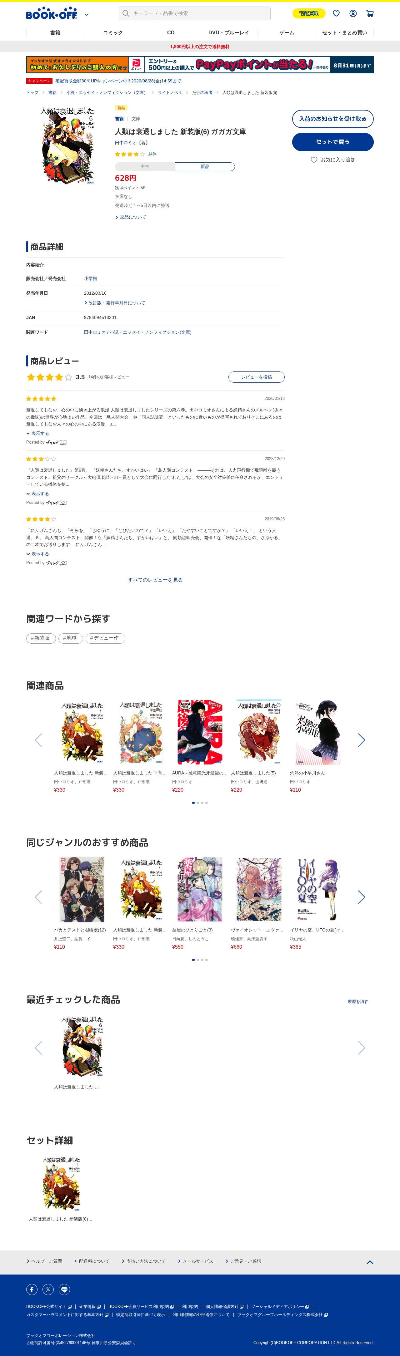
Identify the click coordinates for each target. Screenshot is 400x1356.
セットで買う (333, 142)
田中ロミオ (126, 142)
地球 (72, 638)
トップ (32, 92)
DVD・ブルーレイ (228, 32)
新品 (205, 166)
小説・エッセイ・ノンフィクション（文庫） (107, 92)
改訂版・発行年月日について (116, 303)
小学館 (90, 278)
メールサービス (198, 1261)
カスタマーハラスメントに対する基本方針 (64, 1314)
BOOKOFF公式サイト (46, 1306)
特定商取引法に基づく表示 (140, 1314)
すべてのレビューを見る (155, 579)
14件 (152, 154)
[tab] (193, 803)
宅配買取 (309, 13)
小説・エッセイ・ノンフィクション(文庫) (151, 332)
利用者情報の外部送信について (201, 1314)
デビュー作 (106, 638)
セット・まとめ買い (344, 32)
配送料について (94, 1261)
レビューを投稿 (256, 377)
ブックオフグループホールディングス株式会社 (280, 1314)
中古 (145, 166)
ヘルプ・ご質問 (47, 1261)
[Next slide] (361, 740)
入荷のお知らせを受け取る (333, 119)
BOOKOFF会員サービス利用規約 (138, 1306)
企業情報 (87, 1306)
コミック (113, 32)
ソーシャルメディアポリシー (277, 1306)
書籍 (55, 32)
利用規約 (190, 1306)
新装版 (41, 638)
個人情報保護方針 (222, 1306)
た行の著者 (202, 92)
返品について (133, 216)
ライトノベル (170, 92)
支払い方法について (146, 1261)
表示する (40, 433)
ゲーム (286, 32)
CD (171, 32)
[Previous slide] (38, 740)
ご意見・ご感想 (245, 1261)
